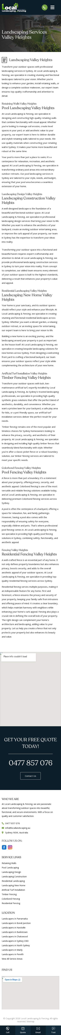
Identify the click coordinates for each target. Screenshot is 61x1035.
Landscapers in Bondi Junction (16, 923)
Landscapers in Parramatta (15, 918)
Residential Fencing (11, 903)
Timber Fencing (9, 894)
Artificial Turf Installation (13, 889)
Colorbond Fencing (11, 898)
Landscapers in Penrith (13, 954)
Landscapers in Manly (12, 949)
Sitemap (30, 1021)
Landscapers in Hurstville (13, 927)
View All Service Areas (12, 958)
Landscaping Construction (14, 876)
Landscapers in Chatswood (15, 936)
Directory (39, 1021)
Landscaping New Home (13, 885)
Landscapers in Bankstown (15, 932)
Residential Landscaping (13, 881)
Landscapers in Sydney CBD (15, 941)
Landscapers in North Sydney (16, 945)
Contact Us (30, 775)
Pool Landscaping (10, 867)
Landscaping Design (11, 872)
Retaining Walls (9, 863)
